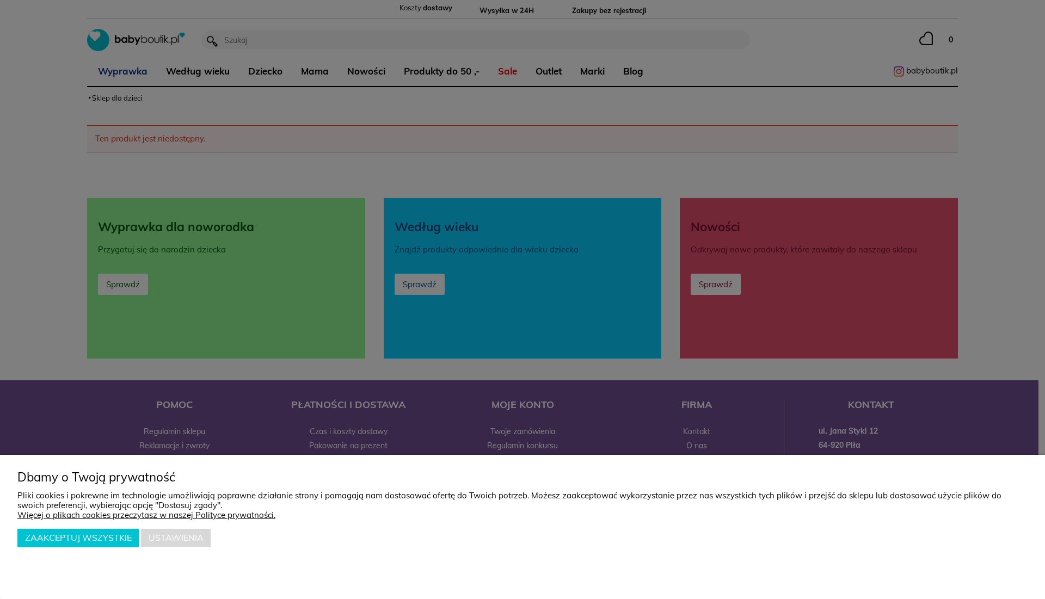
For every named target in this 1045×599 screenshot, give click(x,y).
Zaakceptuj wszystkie (78, 537)
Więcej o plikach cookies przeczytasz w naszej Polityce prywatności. (146, 515)
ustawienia (176, 537)
